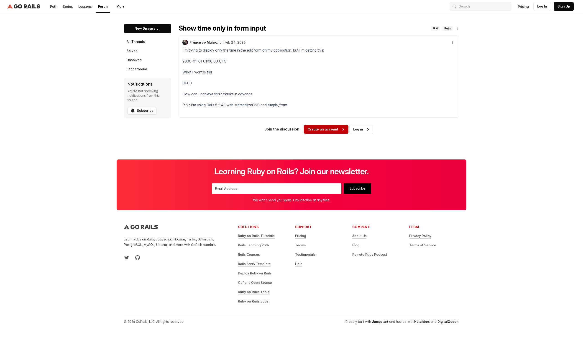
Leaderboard (137, 69)
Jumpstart (380, 321)
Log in (358, 129)
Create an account (323, 129)
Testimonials (305, 254)
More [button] (120, 6)
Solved (132, 51)
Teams (300, 245)
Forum (103, 6)
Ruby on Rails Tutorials (256, 236)
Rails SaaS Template (254, 264)
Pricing (523, 6)
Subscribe (145, 110)
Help (298, 264)
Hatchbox (422, 321)
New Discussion (148, 28)
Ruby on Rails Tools (253, 292)
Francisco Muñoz (204, 42)
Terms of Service (422, 245)
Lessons (85, 6)
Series (68, 6)
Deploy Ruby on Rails (255, 273)
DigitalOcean (447, 321)
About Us (359, 236)
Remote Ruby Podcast (369, 254)
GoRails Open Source (255, 282)
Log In (542, 6)
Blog (355, 245)
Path (53, 6)
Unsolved (134, 60)
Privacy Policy (420, 236)
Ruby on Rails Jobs (253, 301)
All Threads (136, 42)
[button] (457, 28)
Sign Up (563, 6)
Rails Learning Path (253, 245)
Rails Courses (249, 254)
